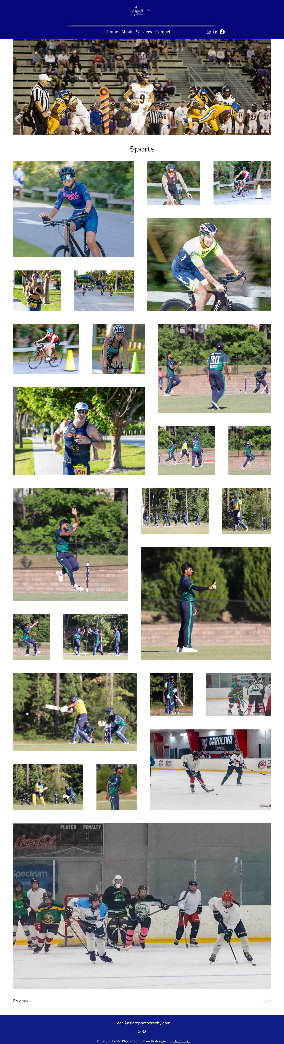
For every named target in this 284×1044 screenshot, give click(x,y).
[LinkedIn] (215, 31)
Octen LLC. (182, 1041)
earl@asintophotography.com (143, 1022)
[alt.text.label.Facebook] (222, 31)
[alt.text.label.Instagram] (208, 31)
